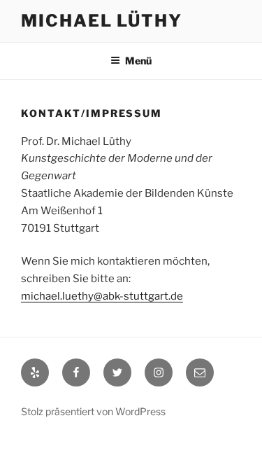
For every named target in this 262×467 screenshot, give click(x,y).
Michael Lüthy (101, 21)
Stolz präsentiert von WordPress (93, 411)
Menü (138, 61)
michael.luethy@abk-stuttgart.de (102, 296)
